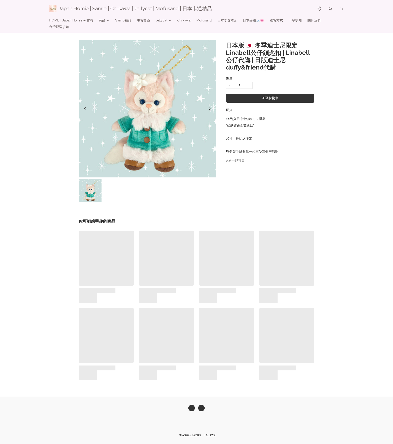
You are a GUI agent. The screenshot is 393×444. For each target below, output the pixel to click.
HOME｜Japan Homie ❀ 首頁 (71, 20)
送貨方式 (276, 20)
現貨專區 (143, 20)
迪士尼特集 (236, 161)
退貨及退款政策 (193, 435)
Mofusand (204, 20)
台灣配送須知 (59, 27)
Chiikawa (184, 20)
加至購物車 (270, 98)
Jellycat (161, 20)
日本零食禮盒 (227, 20)
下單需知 (295, 20)
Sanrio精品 (123, 20)
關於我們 (314, 20)
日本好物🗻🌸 (253, 20)
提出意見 (211, 435)
